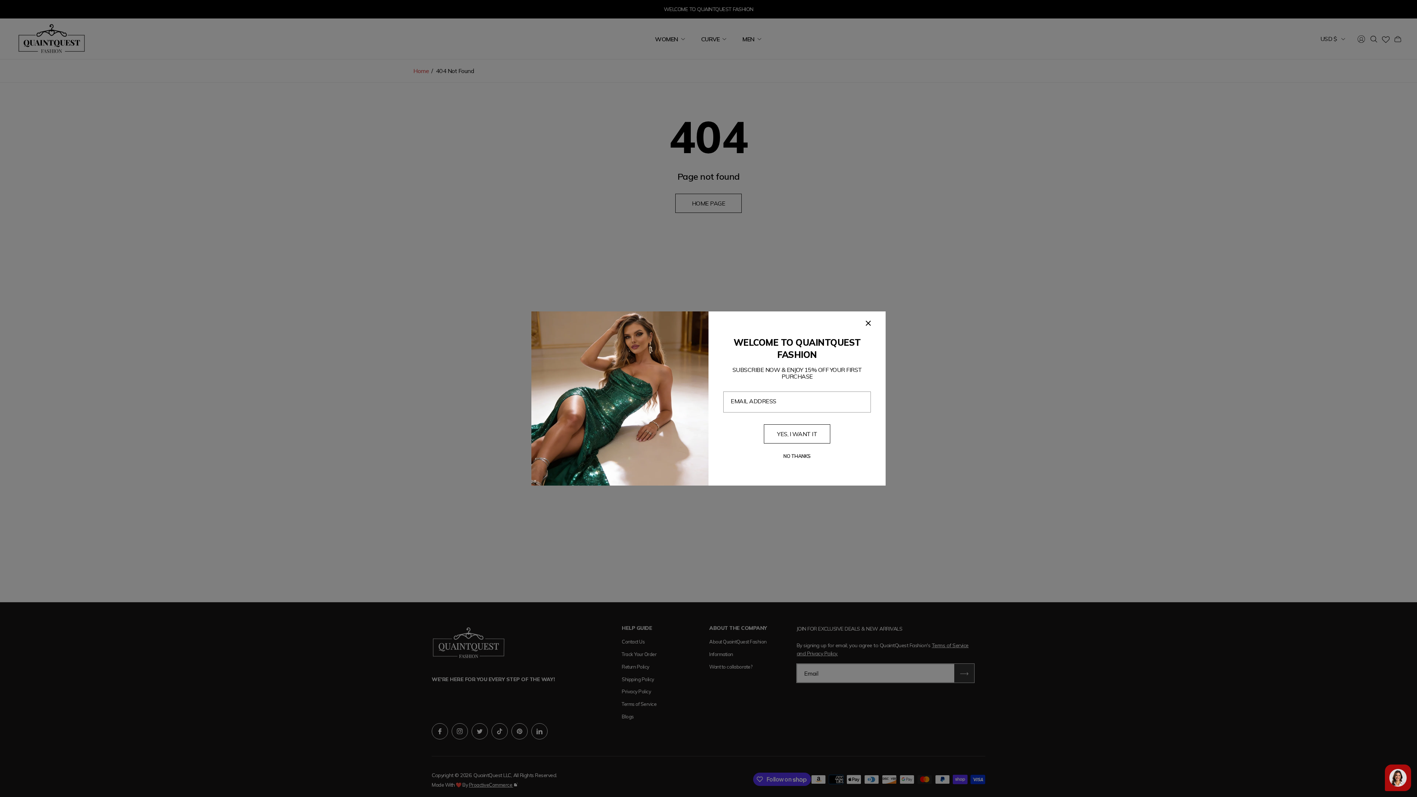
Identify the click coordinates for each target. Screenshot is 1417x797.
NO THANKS (797, 456)
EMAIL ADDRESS (753, 401)
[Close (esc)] (868, 323)
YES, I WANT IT (797, 434)
